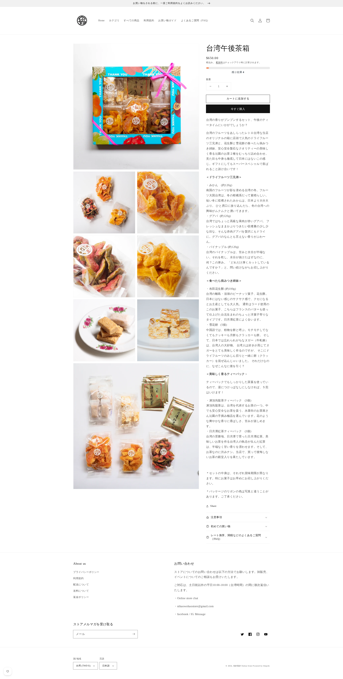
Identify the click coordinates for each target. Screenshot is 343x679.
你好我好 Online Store (242, 666)
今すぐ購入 (238, 109)
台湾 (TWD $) (83, 665)
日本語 (106, 665)
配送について (81, 584)
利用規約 (78, 578)
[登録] (134, 634)
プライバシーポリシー (86, 572)
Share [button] (213, 506)
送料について (81, 591)
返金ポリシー (81, 597)
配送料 (219, 62)
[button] (252, 21)
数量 (208, 79)
